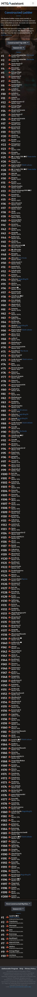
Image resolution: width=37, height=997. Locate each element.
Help (21, 968)
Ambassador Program (10, 968)
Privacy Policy (30, 968)
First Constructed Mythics (17, 904)
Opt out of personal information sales (20, 986)
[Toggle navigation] (33, 3)
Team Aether (32, 156)
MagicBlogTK (23, 279)
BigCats (24, 579)
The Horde (30, 55)
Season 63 (17, 48)
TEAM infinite (27, 165)
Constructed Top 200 (17, 43)
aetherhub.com (6, 35)
